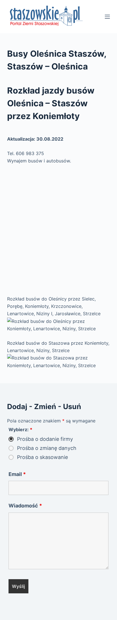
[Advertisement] (58, 230)
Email (17, 474)
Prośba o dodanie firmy (45, 439)
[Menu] (107, 16)
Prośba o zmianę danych (46, 448)
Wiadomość (25, 506)
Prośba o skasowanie (42, 457)
